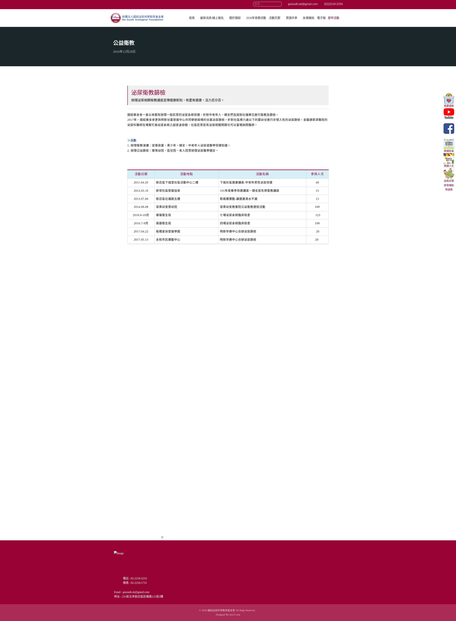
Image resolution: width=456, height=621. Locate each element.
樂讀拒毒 (449, 151)
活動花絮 (274, 17)
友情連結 (308, 17)
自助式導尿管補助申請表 (449, 185)
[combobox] (267, 4)
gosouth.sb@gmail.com (302, 4)
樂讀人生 (449, 166)
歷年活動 (333, 17)
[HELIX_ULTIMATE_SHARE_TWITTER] (162, 537)
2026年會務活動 (256, 17)
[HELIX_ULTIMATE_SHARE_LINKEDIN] (171, 537)
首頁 (192, 17)
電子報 (321, 17)
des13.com (234, 614)
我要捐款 (449, 106)
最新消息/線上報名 (212, 17)
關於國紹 (235, 17)
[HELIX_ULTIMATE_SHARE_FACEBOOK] (154, 537)
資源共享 (291, 17)
